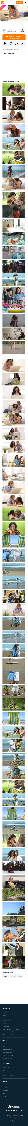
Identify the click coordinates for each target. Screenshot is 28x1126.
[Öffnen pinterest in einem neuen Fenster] (13, 1111)
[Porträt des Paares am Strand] (13, 677)
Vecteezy (4, 1014)
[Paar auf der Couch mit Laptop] (13, 405)
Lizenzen (4, 1045)
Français (4, 1097)
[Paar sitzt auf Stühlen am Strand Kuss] (13, 812)
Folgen (22, 31)
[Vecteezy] (2, 2)
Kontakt (4, 1071)
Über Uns (4, 1074)
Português (5, 1092)
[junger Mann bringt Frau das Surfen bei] (13, 663)
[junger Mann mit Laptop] (13, 609)
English (4, 1086)
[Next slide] (21, 975)
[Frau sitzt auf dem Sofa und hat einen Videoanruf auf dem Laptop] (13, 211)
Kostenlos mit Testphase (14, 37)
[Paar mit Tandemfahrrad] (13, 704)
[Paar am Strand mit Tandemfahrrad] (13, 758)
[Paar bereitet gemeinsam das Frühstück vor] (13, 459)
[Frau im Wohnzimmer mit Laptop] (13, 378)
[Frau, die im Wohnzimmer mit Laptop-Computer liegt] (13, 364)
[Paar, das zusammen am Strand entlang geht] (13, 581)
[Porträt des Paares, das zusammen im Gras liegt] (13, 88)
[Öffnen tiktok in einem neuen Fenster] (16, 1111)
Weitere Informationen (9, 52)
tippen (5, 975)
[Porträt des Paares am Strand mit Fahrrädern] (13, 622)
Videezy (4, 1017)
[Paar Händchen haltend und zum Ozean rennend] (13, 554)
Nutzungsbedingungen (13, 1121)
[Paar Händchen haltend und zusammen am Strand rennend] (13, 636)
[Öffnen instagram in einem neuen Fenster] (8, 1111)
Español (4, 1089)
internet (13, 975)
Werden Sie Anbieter (7, 1077)
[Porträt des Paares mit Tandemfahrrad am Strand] (13, 772)
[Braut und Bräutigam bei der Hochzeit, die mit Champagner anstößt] (13, 935)
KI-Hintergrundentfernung (9, 1033)
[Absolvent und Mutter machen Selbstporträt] (13, 292)
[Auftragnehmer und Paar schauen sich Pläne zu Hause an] (13, 595)
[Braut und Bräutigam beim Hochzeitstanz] (13, 948)
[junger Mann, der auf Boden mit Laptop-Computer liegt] (13, 486)
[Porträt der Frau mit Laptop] (13, 391)
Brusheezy (5, 1011)
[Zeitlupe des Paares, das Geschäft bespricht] (13, 102)
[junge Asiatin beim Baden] (13, 224)
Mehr (3, 1100)
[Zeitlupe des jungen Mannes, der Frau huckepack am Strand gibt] (13, 319)
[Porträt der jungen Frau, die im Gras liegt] (13, 527)
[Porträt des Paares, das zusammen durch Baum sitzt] (13, 197)
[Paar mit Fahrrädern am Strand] (13, 649)
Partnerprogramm (7, 1051)
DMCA (4, 1048)
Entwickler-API (6, 1025)
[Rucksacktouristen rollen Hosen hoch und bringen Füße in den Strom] (13, 921)
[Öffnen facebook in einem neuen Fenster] (6, 1111)
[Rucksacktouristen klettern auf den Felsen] (13, 907)
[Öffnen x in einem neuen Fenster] (18, 1111)
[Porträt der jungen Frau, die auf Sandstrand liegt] (13, 129)
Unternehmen (6, 1020)
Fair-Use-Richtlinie (20, 1122)
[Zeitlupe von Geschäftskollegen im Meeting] (13, 333)
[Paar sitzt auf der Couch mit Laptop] (13, 432)
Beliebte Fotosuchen (7, 1056)
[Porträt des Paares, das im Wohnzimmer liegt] (13, 116)
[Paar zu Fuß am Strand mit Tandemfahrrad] (13, 690)
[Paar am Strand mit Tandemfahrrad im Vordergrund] (13, 278)
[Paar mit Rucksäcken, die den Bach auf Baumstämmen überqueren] (13, 894)
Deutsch (4, 1094)
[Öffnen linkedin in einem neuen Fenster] (11, 1111)
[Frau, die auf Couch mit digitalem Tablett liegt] (13, 867)
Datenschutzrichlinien (9, 1122)
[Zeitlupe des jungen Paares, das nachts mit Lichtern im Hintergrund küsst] (13, 265)
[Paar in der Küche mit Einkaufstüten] (13, 473)
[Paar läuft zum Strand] (13, 717)
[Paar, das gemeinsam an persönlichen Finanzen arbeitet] (13, 446)
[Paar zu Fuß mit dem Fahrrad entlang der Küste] (13, 568)
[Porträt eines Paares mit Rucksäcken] (13, 962)
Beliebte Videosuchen (8, 1059)
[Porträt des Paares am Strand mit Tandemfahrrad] (13, 744)
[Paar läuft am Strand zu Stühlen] (13, 541)
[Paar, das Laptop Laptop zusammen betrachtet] (13, 183)
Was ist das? (16, 49)
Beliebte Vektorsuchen (8, 1053)
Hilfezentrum (5, 1068)
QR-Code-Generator (7, 1036)
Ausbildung (5, 1023)
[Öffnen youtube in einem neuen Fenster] (21, 1111)
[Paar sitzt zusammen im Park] (13, 156)
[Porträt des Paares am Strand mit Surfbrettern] (13, 143)
